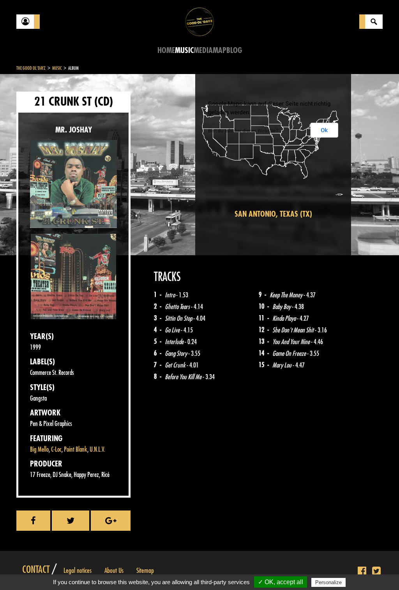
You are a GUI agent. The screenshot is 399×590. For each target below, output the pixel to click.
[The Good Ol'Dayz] (199, 21)
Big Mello (39, 449)
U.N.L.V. (97, 449)
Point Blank (75, 449)
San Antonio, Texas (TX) (273, 214)
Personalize (328, 582)
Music (184, 50)
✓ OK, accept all (280, 582)
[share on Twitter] (70, 521)
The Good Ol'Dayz (31, 68)
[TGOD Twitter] (376, 571)
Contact (35, 570)
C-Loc (56, 449)
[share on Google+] (111, 521)
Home (166, 50)
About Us (114, 570)
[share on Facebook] (33, 521)
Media (203, 50)
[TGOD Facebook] (362, 571)
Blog (234, 50)
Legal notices (78, 570)
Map (219, 50)
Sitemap (145, 570)
